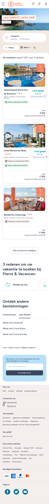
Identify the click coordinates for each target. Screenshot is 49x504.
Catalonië (12, 97)
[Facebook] (7, 492)
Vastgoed (15, 451)
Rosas (27, 157)
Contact (11, 391)
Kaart (26, 47)
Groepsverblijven (30, 391)
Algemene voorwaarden (21, 418)
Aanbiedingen (9, 314)
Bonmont (6, 98)
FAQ (4, 391)
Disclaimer (6, 418)
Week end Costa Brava (14, 328)
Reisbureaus (17, 462)
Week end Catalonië (13, 322)
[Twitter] (16, 492)
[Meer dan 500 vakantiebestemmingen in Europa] (15, 4)
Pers (16, 455)
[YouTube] (25, 492)
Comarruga (29, 218)
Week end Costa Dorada (15, 334)
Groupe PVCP (29, 448)
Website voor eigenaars (28, 455)
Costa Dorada (20, 97)
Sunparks (18, 448)
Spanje (6, 22)
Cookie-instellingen (20, 421)
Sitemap (19, 391)
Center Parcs (8, 448)
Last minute (25, 314)
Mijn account (8, 436)
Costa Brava (20, 157)
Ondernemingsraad (19, 458)
